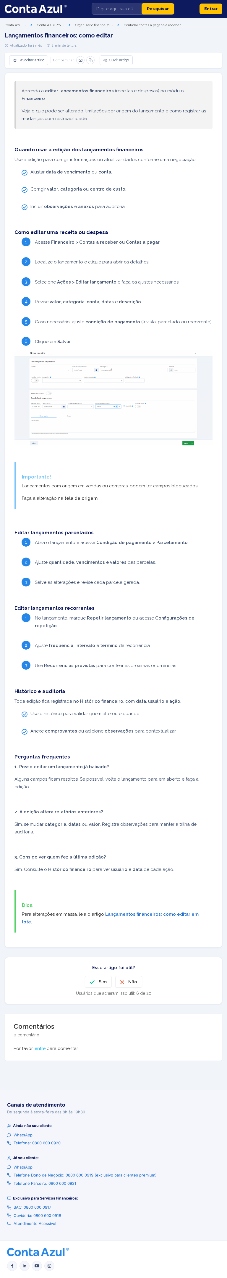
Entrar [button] (211, 8)
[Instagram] (49, 1266)
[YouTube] (37, 1266)
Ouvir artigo (119, 60)
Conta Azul (13, 25)
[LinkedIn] (25, 1266)
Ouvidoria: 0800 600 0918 (37, 1215)
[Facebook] (12, 1266)
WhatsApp (23, 1135)
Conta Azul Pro (49, 25)
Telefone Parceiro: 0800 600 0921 (45, 1183)
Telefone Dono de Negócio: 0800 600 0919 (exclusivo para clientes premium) (85, 1175)
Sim (103, 981)
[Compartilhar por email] (80, 60)
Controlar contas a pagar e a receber (152, 25)
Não (132, 981)
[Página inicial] (36, 9)
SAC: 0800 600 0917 (32, 1207)
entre (40, 1048)
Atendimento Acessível (35, 1223)
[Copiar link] (90, 60)
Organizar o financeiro (92, 25)
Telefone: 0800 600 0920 (37, 1143)
